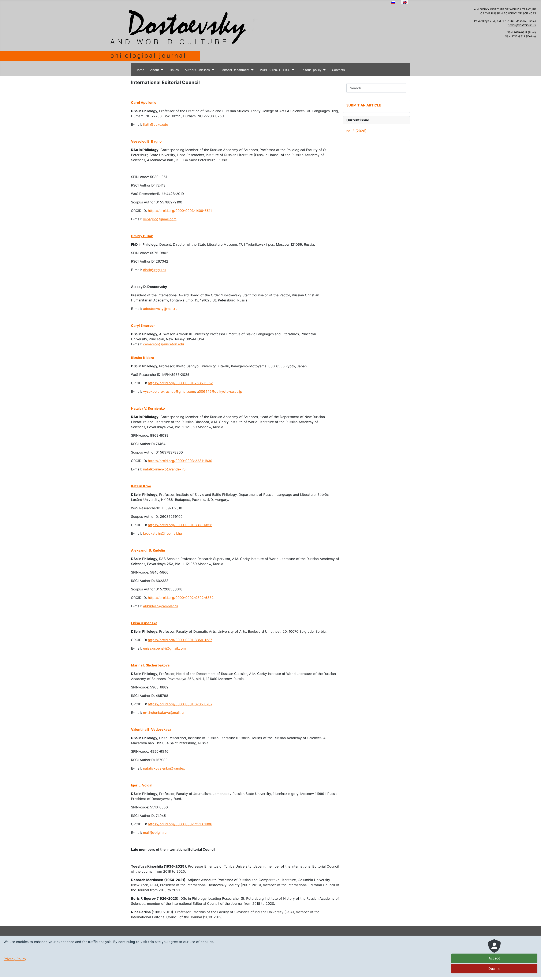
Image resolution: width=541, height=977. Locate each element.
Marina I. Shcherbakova (150, 665)
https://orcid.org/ (161, 525)
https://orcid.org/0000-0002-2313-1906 (180, 824)
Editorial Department (234, 70)
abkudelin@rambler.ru (160, 606)
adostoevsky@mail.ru (160, 309)
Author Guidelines (197, 70)
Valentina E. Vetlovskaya (151, 729)
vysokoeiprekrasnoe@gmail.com (169, 391)
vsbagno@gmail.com (159, 219)
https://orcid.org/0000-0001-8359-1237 (180, 640)
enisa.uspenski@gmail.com (164, 648)
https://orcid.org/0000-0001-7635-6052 (180, 383)
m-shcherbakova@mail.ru (163, 712)
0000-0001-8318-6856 (193, 525)
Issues (174, 70)
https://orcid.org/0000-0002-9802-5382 (181, 597)
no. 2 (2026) (356, 131)
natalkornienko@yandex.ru (164, 469)
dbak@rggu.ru (154, 270)
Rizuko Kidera (142, 358)
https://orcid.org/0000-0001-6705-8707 (180, 704)
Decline (494, 968)
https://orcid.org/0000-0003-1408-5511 (180, 210)
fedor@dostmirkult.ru (522, 25)
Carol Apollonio (143, 102)
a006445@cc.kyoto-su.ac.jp (219, 391)
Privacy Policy (15, 959)
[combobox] (376, 88)
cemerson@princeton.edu (163, 344)
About (154, 70)
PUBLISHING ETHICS (275, 70)
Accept (494, 958)
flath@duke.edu (155, 124)
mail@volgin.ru (155, 832)
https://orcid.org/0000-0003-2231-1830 (180, 461)
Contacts (338, 70)
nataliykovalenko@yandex (164, 768)
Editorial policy (311, 70)
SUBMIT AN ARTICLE (363, 105)
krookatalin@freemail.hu (162, 533)
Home (139, 70)
